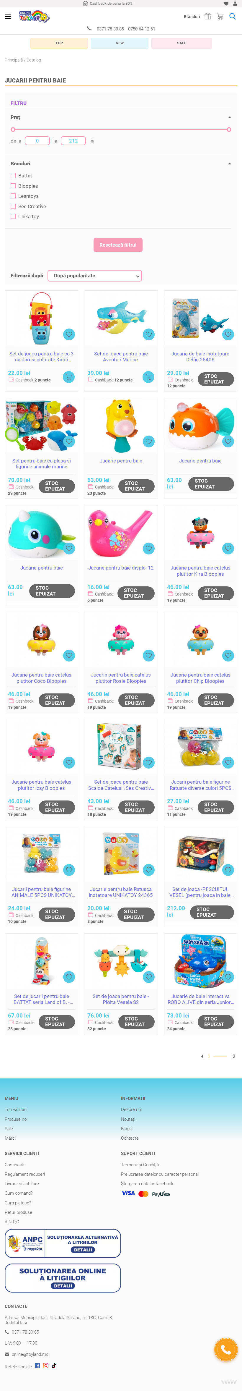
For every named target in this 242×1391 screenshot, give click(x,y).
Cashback (14, 1164)
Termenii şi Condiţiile (141, 1164)
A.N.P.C (12, 1222)
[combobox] (95, 276)
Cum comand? (19, 1193)
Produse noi (16, 1119)
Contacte (130, 1138)
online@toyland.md (29, 1354)
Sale (9, 1128)
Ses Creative (32, 206)
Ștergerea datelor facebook (147, 1183)
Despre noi (131, 1109)
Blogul (127, 1128)
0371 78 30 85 (110, 29)
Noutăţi (128, 1119)
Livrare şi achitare (22, 1183)
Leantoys (28, 196)
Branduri (192, 16)
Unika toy (28, 216)
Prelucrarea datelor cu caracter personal (160, 1174)
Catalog (34, 60)
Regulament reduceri (25, 1174)
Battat (25, 176)
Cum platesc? (18, 1203)
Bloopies (28, 186)
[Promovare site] (229, 1382)
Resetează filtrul (118, 245)
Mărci (10, 1138)
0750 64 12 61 (141, 29)
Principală (14, 60)
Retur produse (18, 1212)
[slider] (13, 129)
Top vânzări (16, 1109)
